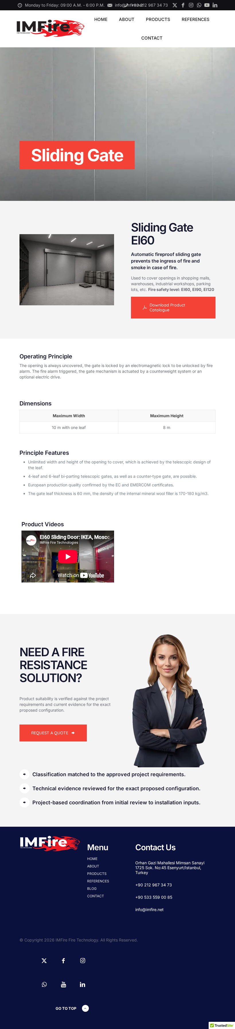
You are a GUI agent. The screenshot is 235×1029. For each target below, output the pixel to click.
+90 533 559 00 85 (153, 897)
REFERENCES (98, 881)
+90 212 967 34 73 (153, 884)
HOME (92, 859)
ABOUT (93, 866)
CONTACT (95, 896)
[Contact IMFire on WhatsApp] (198, 5)
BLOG (92, 888)
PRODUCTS (97, 873)
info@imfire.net (149, 909)
